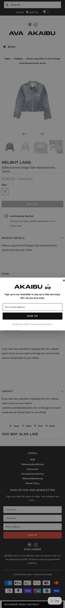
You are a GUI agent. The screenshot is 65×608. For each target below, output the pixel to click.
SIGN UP (32, 316)
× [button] (64, 281)
